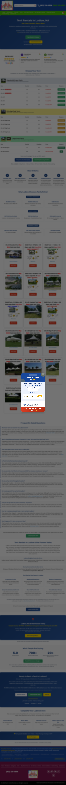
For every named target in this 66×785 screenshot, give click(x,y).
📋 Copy (39, 396)
